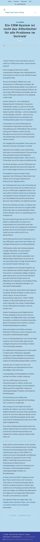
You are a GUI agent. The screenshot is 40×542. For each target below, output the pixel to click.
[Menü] (35, 12)
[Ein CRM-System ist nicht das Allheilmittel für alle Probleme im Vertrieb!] (20, 50)
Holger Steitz (26, 515)
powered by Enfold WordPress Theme (24, 539)
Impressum (16, 1)
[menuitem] (9, 1)
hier (21, 505)
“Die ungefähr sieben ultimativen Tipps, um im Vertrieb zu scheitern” (19, 502)
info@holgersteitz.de (10, 539)
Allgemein (20, 22)
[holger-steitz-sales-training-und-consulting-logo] (17, 12)
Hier (4, 496)
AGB (30, 1)
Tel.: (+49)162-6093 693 (20, 4)
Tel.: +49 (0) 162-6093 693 (28, 536)
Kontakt (9, 1)
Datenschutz (24, 1)
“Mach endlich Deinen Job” (16, 480)
